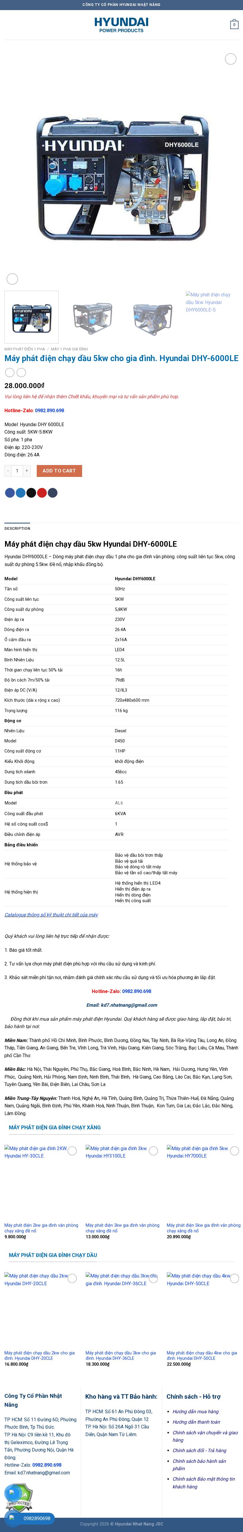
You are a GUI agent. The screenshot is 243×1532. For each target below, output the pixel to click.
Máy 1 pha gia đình (69, 349)
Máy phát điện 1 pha (24, 349)
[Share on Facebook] (10, 493)
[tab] (17, 529)
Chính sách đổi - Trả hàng (199, 1450)
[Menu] (8, 25)
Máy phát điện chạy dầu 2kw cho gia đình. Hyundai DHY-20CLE (39, 1356)
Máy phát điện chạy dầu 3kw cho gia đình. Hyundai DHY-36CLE (121, 1356)
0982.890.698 (49, 410)
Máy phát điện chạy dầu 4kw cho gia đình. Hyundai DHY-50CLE (202, 1356)
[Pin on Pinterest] (42, 493)
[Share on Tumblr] (52, 493)
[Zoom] (12, 279)
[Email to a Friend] (31, 493)
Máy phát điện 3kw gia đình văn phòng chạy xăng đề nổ (122, 1228)
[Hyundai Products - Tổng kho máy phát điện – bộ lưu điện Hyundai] (121, 25)
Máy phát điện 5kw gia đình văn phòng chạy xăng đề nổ (204, 1228)
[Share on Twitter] (20, 493)
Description (17, 528)
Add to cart (59, 471)
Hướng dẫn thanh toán (196, 1422)
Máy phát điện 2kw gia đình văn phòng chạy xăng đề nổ (41, 1228)
